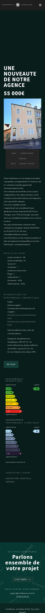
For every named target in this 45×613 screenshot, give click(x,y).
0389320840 (10, 482)
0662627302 (24, 478)
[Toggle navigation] (40, 5)
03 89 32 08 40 (22, 596)
